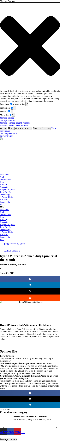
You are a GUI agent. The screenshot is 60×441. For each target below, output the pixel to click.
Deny (11, 128)
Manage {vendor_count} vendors (15, 123)
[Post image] (5, 421)
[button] (30, 46)
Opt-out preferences (8, 133)
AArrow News (8, 264)
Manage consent (8, 439)
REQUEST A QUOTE (14, 244)
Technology (5, 194)
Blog (2, 182)
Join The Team (6, 192)
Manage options (7, 118)
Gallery (3, 177)
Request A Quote (7, 189)
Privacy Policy (6, 136)
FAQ (2, 204)
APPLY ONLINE (12, 251)
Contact (3, 187)
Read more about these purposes (14, 125)
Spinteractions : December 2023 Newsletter (30, 416)
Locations (4, 174)
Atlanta (21, 264)
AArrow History (7, 197)
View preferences (23, 128)
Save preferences (42, 128)
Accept (3, 128)
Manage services (7, 120)
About (3, 184)
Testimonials (5, 179)
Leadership (5, 202)
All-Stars (4, 199)
